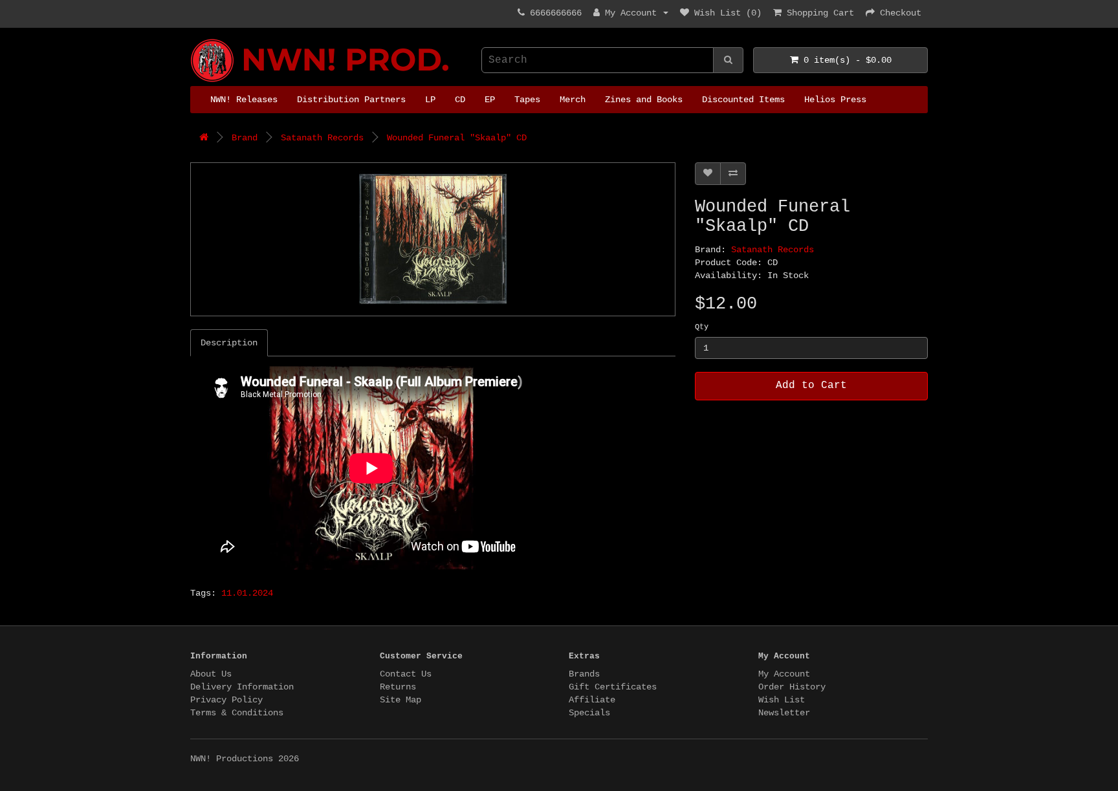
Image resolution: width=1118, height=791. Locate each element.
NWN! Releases (244, 99)
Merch (573, 99)
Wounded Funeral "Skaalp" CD (457, 138)
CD (460, 99)
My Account (784, 674)
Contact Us (406, 674)
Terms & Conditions (236, 713)
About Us (211, 674)
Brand (245, 138)
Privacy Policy (226, 700)
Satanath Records (322, 138)
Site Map (400, 700)
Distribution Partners (351, 99)
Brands (584, 674)
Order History (792, 687)
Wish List (781, 700)
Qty (701, 327)
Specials (589, 713)
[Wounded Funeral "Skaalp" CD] (432, 239)
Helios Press (835, 99)
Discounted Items (743, 99)
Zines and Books (644, 99)
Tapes (527, 99)
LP (430, 99)
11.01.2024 (247, 593)
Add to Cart (811, 385)
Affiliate (592, 700)
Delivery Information (242, 687)
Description (229, 343)
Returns (398, 687)
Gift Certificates (613, 687)
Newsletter (784, 713)
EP (490, 99)
